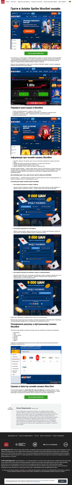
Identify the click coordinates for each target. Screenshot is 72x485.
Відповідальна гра (12, 435)
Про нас (36, 435)
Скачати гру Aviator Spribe (50, 1)
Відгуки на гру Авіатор (24, 1)
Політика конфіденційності (26, 435)
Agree (62, 481)
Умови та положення (45, 435)
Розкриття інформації (58, 435)
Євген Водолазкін (23, 408)
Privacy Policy (37, 481)
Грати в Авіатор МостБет (36, 53)
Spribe (26, 470)
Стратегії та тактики (36, 1)
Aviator (7, 1)
